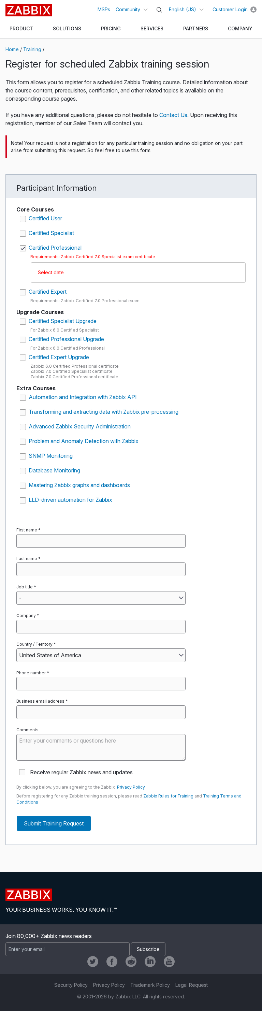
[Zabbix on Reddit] (131, 961)
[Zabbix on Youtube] (169, 961)
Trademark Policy (150, 985)
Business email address (40, 701)
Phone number (31, 672)
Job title (24, 586)
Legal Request (191, 985)
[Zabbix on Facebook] (111, 961)
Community (128, 9)
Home (12, 49)
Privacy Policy (131, 787)
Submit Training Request (54, 823)
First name (26, 529)
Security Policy (71, 985)
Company (26, 615)
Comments (27, 729)
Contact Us (173, 115)
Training (32, 49)
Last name (26, 558)
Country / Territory (34, 644)
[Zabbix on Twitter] (92, 961)
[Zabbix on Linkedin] (150, 961)
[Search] (159, 10)
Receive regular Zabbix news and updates (81, 772)
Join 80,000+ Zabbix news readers (48, 936)
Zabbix (28, 10)
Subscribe (148, 949)
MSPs (104, 9)
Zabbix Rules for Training (168, 795)
